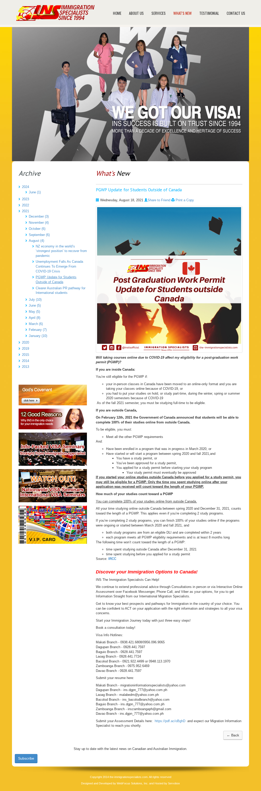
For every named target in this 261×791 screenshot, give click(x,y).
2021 (25, 211)
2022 (25, 205)
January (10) (38, 336)
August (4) (36, 241)
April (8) (34, 318)
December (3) (39, 216)
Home (117, 13)
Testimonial (209, 13)
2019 (25, 348)
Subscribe (26, 758)
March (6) (36, 324)
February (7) (38, 330)
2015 (25, 355)
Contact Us (236, 13)
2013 (25, 367)
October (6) (37, 229)
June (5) (35, 305)
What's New (182, 13)
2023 (25, 199)
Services (158, 13)
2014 (25, 361)
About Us (136, 13)
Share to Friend (159, 200)
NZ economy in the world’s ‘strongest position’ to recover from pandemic (61, 251)
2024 (25, 187)
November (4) (39, 222)
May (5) (34, 311)
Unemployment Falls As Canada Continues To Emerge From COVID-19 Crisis (59, 266)
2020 (25, 342)
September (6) (39, 235)
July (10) (35, 300)
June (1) (35, 192)
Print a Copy (185, 200)
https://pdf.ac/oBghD (170, 721)
